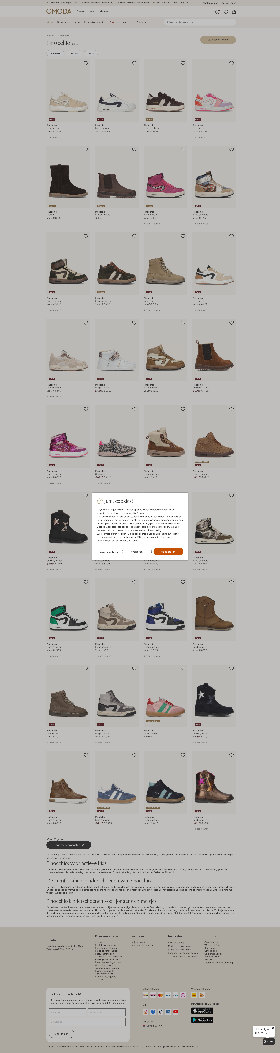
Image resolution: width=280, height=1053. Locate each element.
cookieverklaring (152, 530)
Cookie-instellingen (109, 552)
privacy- (136, 530)
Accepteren (168, 551)
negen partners (118, 509)
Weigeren (137, 551)
